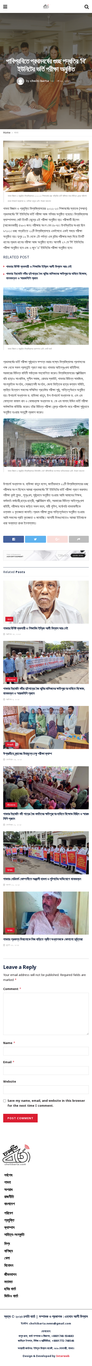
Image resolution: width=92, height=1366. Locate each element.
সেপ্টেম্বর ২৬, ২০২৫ (13, 759)
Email (9, 1062)
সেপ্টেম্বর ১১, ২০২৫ (13, 824)
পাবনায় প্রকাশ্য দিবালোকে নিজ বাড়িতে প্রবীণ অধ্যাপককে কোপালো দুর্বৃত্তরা (43, 939)
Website (9, 1081)
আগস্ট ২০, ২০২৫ (12, 884)
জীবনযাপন (11, 679)
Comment (12, 989)
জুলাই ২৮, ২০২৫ (12, 944)
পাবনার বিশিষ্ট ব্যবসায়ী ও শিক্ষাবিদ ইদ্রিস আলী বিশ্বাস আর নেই (39, 266)
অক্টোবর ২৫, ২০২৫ (13, 634)
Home (6, 132)
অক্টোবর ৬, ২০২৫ (12, 699)
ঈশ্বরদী (10, 744)
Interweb (63, 1356)
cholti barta (39, 81)
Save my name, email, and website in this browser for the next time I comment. (46, 1103)
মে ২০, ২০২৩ (63, 81)
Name (9, 1043)
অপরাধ (10, 870)
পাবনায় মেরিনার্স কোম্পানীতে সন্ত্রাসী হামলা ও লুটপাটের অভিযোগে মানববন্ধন (42, 878)
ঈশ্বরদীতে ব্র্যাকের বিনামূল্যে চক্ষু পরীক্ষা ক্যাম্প (27, 753)
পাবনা (16, 132)
